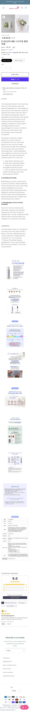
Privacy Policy (7, 668)
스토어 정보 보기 (8, 94)
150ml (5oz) (19, 60)
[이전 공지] (3, 2)
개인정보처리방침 (6, 706)
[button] (3, 8)
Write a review (15, 597)
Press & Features (8, 672)
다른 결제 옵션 (15, 83)
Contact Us (6, 658)
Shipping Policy (7, 661)
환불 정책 (26, 704)
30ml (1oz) (6, 60)
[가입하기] (24, 651)
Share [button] (5, 99)
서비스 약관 (14, 706)
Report (9, 624)
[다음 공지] (27, 2)
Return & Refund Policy (9, 665)
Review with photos (11, 603)
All (2, 603)
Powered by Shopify (18, 705)
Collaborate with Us (8, 676)
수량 (2, 64)
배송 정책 (20, 706)
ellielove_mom (10, 705)
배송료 (2, 49)
